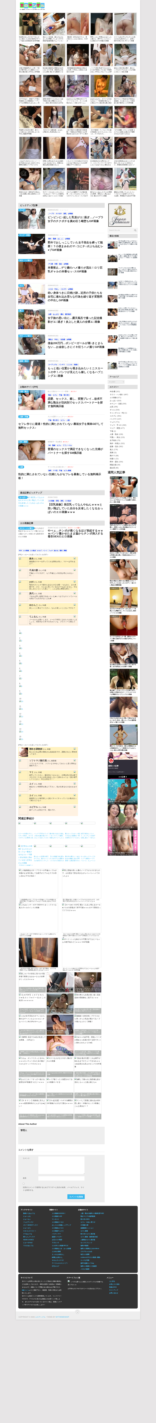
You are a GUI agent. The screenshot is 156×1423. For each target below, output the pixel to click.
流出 (60, 264)
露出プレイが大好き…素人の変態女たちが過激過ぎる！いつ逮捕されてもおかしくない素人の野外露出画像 (123, 748)
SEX (20, 550)
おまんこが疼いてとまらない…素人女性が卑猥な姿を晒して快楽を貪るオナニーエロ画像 (123, 555)
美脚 (111, 453)
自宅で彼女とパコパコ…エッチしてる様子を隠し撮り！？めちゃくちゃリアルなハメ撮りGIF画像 (88, 836)
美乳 (62, 501)
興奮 (65, 550)
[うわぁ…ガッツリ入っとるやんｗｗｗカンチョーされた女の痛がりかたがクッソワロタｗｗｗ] (32, 1061)
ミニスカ (69, 364)
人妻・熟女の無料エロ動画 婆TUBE (92, 1213)
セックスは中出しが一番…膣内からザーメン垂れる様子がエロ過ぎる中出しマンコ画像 (123, 639)
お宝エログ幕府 (57, 1240)
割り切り (67, 395)
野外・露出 (114, 462)
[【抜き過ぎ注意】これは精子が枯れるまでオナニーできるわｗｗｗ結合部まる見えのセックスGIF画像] (87, 1062)
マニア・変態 (115, 428)
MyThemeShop (62, 1317)
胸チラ (112, 456)
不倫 (60, 395)
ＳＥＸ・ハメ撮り (74, 528)
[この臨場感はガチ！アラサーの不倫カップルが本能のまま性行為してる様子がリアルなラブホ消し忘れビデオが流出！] (38, 873)
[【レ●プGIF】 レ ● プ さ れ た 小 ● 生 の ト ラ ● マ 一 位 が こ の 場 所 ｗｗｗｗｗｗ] (32, 997)
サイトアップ (113, 1290)
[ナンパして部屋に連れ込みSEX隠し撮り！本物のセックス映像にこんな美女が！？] (87, 1103)
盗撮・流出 (114, 446)
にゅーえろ (27, 1228)
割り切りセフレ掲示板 (88, 1234)
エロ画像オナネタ (58, 1222)
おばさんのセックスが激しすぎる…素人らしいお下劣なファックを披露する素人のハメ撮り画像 (123, 500)
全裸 (49, 314)
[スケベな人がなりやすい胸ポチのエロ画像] (60, 1059)
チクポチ (59, 213)
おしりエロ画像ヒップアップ (61, 1225)
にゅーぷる (27, 1216)
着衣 (61, 550)
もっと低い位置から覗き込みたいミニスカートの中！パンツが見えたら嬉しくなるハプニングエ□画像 (75, 372)
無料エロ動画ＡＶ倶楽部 (89, 1266)
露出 (62, 314)
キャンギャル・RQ (117, 413)
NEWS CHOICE (28, 1240)
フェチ (50, 550)
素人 (111, 449)
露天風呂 (68, 314)
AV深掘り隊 (84, 1225)
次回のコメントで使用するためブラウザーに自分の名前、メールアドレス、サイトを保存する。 (53, 1188)
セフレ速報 (84, 1231)
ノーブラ (51, 213)
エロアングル (40, 1317)
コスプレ (113, 416)
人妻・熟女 (114, 434)
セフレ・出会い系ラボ (88, 1222)
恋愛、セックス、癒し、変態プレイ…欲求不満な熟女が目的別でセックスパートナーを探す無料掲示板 (75, 402)
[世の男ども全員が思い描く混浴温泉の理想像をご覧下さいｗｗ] (87, 996)
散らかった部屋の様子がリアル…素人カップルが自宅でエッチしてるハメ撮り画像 (41, 858)
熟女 (49, 395)
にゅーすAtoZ (27, 1243)
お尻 (111, 407)
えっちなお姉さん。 (58, 1254)
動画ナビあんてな (29, 1213)
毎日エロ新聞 (85, 1254)
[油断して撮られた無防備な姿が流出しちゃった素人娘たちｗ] (87, 1081)
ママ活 (55, 470)
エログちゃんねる (86, 1251)
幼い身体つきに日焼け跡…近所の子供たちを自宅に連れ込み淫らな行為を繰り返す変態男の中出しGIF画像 (75, 296)
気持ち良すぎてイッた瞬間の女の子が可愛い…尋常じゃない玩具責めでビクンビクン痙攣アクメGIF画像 (123, 527)
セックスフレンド (86, 1243)
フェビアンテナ (28, 1222)
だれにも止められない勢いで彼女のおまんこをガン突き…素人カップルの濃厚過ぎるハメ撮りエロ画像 (123, 720)
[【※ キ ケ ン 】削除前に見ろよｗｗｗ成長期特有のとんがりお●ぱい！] (32, 1103)
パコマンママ (56, 1234)
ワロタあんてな (28, 1245)
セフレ (55, 395)
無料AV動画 (84, 1245)
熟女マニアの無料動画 (88, 1216)
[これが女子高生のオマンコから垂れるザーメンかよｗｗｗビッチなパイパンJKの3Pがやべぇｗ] (32, 1019)
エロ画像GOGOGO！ (59, 1213)
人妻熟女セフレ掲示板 (88, 1240)
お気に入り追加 (114, 1284)
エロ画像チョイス (58, 1231)
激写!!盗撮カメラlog (87, 1263)
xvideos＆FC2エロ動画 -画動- (90, 1257)
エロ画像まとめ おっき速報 (61, 1248)
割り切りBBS (85, 1219)
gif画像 (70, 213)
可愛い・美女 (115, 437)
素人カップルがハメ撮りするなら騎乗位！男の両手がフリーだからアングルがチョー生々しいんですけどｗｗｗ (72, 836)
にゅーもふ (27, 1219)
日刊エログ (55, 1266)
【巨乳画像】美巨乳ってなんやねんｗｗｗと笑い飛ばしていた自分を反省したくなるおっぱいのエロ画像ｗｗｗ (75, 508)
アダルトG (55, 1243)
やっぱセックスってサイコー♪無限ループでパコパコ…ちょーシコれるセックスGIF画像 (88, 858)
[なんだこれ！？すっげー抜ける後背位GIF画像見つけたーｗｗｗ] (32, 1081)
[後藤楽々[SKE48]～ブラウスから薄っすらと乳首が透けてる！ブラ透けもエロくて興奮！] (87, 1019)
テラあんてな (27, 1234)
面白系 (112, 468)
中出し (56, 289)
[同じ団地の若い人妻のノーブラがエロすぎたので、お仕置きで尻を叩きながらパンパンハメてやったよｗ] (81, 873)
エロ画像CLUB (57, 1216)
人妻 (68, 420)
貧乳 (64, 213)
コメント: (26, 1158)
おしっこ (60, 239)
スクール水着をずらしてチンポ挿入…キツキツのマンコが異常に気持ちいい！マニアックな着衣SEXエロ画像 (25, 836)
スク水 (50, 289)
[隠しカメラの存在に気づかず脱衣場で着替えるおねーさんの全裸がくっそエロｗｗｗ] (32, 976)
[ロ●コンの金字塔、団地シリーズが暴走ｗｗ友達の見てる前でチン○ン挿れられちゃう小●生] (87, 1040)
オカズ (39, 550)
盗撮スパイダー (57, 1237)
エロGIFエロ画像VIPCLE (60, 1245)
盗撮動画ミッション (87, 1228)
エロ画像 (51, 501)
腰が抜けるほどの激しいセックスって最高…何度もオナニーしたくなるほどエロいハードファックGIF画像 (56, 836)
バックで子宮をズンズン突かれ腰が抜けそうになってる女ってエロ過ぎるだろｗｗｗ (41, 836)
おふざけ (56, 314)
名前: (25, 1178)
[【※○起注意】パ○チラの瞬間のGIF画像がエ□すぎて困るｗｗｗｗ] (60, 1102)
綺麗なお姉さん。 (58, 1257)
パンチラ (62, 364)
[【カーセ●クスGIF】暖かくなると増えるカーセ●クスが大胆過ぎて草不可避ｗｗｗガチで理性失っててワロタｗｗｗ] (81, 907)
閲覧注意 (113, 465)
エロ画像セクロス (58, 1228)
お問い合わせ (113, 1293)
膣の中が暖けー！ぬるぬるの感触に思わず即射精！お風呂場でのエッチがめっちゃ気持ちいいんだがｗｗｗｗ (72, 858)
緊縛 (54, 239)
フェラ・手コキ (116, 425)
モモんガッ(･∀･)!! (58, 1260)
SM (49, 445)
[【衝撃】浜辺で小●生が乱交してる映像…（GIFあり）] (32, 1038)
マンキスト (55, 1219)
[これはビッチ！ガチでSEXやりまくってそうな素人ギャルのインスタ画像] (38, 906)
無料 (49, 470)
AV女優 (112, 391)
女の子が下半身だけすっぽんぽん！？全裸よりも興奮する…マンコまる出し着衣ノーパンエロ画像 (123, 611)
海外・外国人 (115, 443)
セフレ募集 (67, 470)
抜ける (56, 550)
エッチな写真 (85, 1260)
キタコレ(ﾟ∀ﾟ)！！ (29, 1231)
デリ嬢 (50, 264)
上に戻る (112, 1281)
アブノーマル (67, 445)
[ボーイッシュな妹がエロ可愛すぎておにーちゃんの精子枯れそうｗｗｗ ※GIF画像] (81, 940)
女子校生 (113, 440)
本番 (55, 264)
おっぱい (113, 401)
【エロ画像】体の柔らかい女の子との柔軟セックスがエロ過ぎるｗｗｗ (56, 858)
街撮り (76, 364)
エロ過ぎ (68, 501)
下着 (111, 431)
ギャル (112, 410)
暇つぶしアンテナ (29, 1237)
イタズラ (63, 289)
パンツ (45, 550)
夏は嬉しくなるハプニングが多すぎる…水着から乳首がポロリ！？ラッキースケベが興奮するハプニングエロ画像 (123, 692)
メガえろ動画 (85, 1269)
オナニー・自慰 (116, 404)
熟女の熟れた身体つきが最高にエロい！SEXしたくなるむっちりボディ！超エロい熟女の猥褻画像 (123, 583)
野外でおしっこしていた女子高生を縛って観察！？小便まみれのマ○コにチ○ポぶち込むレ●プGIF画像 (75, 246)
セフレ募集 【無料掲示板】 (89, 1237)
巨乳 (57, 501)
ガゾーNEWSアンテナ (30, 1225)
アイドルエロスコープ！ (60, 1263)
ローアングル (52, 364)
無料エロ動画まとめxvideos (90, 1248)
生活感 (63, 339)
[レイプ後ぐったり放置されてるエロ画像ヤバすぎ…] (60, 1081)
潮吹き (50, 339)
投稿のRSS (113, 1287)
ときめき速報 (56, 1251)
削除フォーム (25, 1290)
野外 (49, 239)
